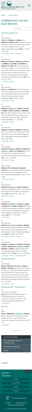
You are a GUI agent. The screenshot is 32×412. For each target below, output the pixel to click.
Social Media (6, 376)
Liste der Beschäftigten (11, 337)
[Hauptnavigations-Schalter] (29, 5)
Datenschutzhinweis (21, 403)
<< (13, 330)
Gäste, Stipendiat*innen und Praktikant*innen (12, 342)
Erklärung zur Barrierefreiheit (16, 405)
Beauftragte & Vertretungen (12, 346)
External (18, 53)
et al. (17, 249)
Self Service (16, 391)
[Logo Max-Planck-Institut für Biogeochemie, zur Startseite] (13, 5)
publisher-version (21, 255)
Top (28, 371)
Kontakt (16, 387)
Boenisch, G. (12, 108)
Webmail (16, 379)
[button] (16, 358)
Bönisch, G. (4, 40)
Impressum (8, 403)
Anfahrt (6, 350)
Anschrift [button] (4, 363)
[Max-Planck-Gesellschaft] (9, 398)
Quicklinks (5, 373)
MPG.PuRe (6, 53)
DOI (13, 53)
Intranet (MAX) (16, 383)
